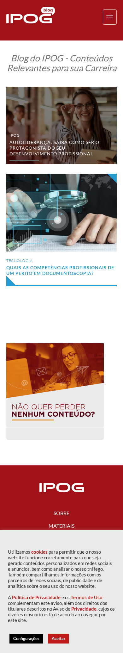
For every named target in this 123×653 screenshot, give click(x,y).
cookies (39, 552)
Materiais (61, 526)
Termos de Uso (86, 597)
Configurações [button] (26, 638)
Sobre (61, 513)
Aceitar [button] (58, 638)
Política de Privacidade (36, 597)
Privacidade (84, 609)
